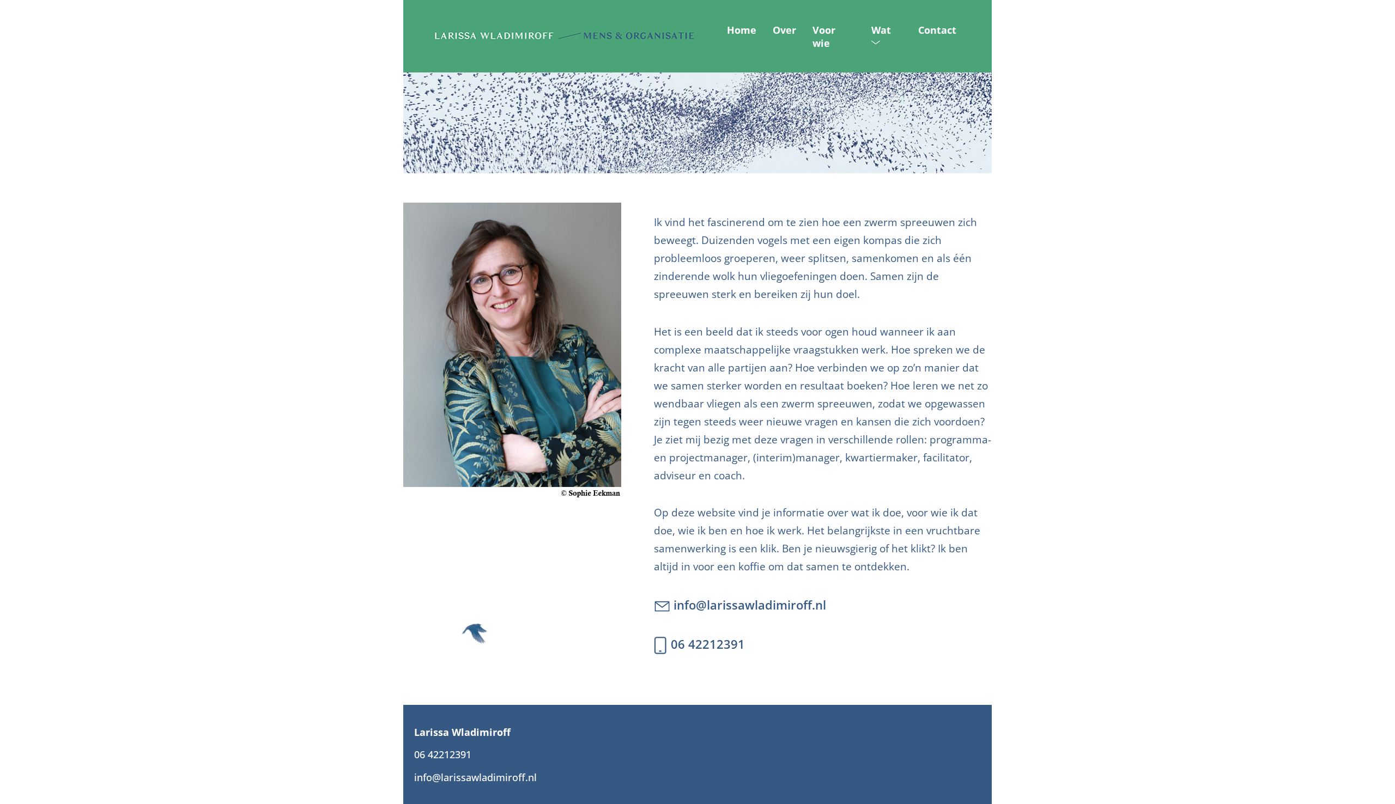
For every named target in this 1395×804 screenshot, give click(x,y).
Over (784, 29)
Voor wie (823, 36)
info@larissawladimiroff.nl (748, 604)
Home (741, 29)
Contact (937, 29)
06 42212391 (706, 644)
